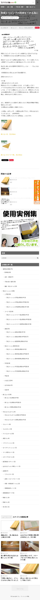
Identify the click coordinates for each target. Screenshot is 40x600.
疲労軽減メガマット (8, 461)
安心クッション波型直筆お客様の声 (16, 341)
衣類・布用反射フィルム (11, 483)
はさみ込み (8, 385)
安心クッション (7, 291)
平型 (6, 376)
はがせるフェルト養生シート (11, 466)
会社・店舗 (10, 7)
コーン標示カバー (7, 452)
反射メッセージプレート (11, 479)
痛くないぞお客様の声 (11, 397)
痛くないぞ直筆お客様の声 (12, 407)
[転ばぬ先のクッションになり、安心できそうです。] (5, 191)
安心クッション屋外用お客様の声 (16, 349)
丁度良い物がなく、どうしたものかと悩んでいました (9, 579)
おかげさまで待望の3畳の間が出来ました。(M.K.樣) (29, 536)
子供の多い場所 (19, 7)
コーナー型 (8, 311)
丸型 (6, 390)
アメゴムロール (7, 433)
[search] (37, 258)
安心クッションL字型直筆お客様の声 (16, 307)
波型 (6, 328)
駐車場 (2, 7)
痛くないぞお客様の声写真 (12, 402)
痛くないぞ (14, 17)
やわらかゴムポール (8, 411)
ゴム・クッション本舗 (23, 596)
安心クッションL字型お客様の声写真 (16, 302)
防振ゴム (5, 502)
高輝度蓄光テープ (7, 493)
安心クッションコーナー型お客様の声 (17, 315)
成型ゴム (5, 438)
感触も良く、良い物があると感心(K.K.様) (9, 536)
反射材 (4, 471)
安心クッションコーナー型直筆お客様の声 (18, 324)
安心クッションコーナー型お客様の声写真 (18, 319)
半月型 (6, 363)
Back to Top (20, 588)
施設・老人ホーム (30, 7)
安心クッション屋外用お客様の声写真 (17, 354)
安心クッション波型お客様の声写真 (16, 336)
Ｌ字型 (6, 294)
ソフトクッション (7, 443)
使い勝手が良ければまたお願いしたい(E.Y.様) (9, 556)
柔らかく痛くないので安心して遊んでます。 (23, 178)
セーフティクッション (9, 447)
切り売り (5, 507)
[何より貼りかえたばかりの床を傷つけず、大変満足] (5, 201)
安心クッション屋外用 (11, 346)
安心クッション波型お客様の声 (15, 332)
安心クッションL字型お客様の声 (15, 297)
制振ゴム (5, 497)
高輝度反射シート (9, 488)
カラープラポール (7, 457)
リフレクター (8, 474)
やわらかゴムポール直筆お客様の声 (14, 419)
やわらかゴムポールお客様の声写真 (14, 415)
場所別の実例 (6, 269)
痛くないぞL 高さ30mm (8, 134)
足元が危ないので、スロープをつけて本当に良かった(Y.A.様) (29, 558)
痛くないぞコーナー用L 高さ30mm (11, 155)
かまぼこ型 (8, 380)
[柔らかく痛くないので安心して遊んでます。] (5, 181)
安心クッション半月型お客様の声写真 (17, 366)
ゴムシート (6, 424)
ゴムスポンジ (6, 429)
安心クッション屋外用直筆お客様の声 (17, 358)
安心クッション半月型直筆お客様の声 (17, 371)
